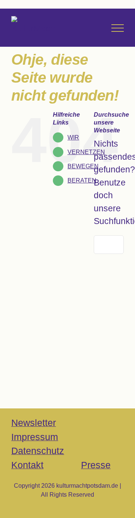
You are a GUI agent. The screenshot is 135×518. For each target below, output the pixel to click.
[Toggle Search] (96, 28)
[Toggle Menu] (117, 28)
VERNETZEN (86, 152)
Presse (96, 465)
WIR (73, 137)
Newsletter (33, 422)
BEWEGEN (83, 166)
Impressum (34, 437)
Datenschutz (37, 450)
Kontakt (27, 465)
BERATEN (82, 180)
